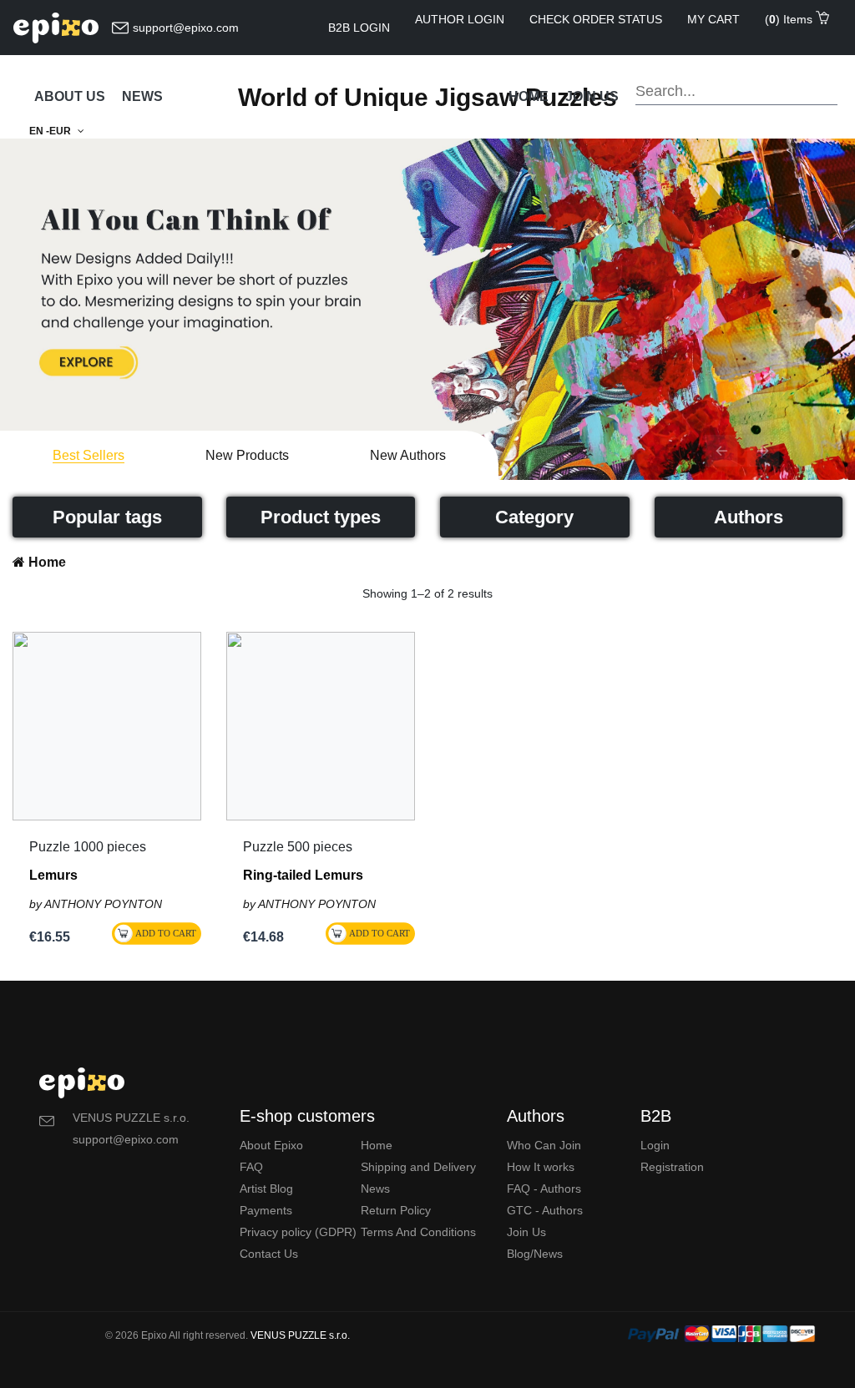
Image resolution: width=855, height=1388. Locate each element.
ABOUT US (69, 96)
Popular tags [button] (107, 517)
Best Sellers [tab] (88, 454)
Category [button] (534, 517)
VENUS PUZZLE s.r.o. (300, 1335)
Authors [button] (748, 517)
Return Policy (396, 1210)
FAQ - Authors (544, 1188)
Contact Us (269, 1253)
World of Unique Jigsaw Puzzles (427, 97)
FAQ (251, 1166)
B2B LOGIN (359, 27)
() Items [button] (790, 19)
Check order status (595, 19)
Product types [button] (321, 517)
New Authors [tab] (408, 454)
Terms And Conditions (418, 1232)
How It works (540, 1166)
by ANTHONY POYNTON (95, 904)
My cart (713, 19)
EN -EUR (51, 131)
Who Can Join (544, 1145)
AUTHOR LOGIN (459, 19)
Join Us (526, 1232)
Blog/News (535, 1253)
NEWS (142, 96)
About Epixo (271, 1145)
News (375, 1188)
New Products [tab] (247, 454)
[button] (721, 450)
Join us (592, 96)
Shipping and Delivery (418, 1166)
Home (528, 96)
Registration (672, 1166)
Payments (266, 1210)
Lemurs (53, 875)
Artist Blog (266, 1188)
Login (655, 1145)
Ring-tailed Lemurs (303, 875)
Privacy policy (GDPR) (298, 1232)
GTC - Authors (545, 1210)
